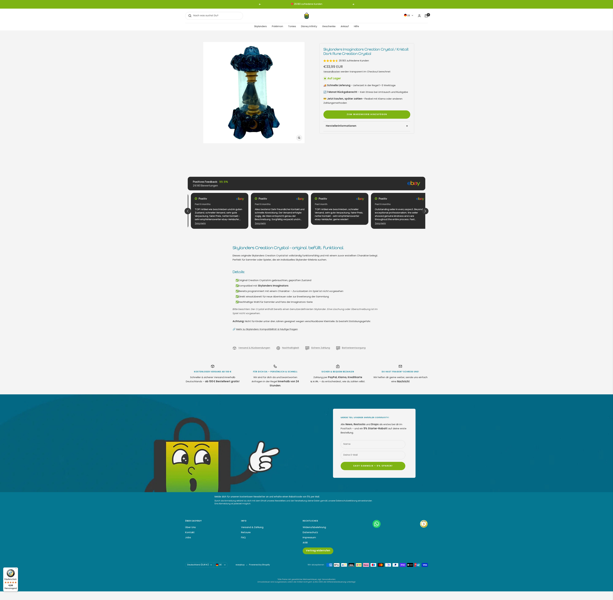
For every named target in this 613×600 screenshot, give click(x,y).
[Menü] (16, 569)
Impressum (309, 538)
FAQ (243, 538)
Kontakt (190, 533)
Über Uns (190, 527)
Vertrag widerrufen (318, 551)
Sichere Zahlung (320, 348)
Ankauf (345, 27)
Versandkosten (331, 72)
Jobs (188, 538)
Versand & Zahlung (252, 527)
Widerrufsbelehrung (314, 527)
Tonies (292, 27)
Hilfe (356, 27)
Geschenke (329, 27)
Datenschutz (310, 533)
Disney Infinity (309, 27)
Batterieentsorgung (354, 348)
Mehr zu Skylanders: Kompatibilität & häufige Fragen (267, 330)
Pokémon (277, 27)
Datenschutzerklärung (346, 501)
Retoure (246, 533)
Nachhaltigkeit (290, 348)
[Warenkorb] (426, 15)
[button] (197, 223)
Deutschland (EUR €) (198, 564)
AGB (305, 543)
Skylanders (260, 27)
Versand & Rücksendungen (254, 348)
